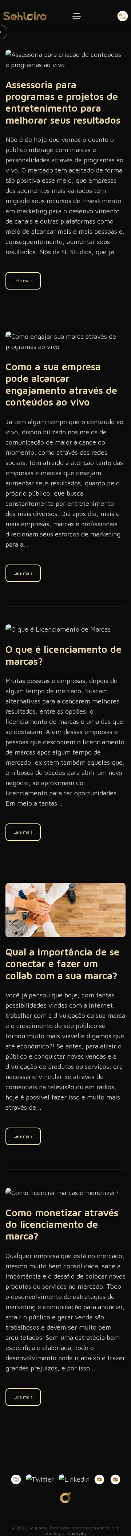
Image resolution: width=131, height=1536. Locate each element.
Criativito (76, 1533)
